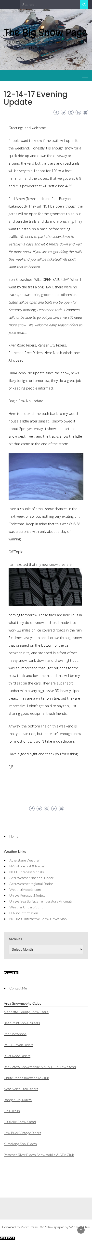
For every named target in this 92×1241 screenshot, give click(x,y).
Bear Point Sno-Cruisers (22, 1023)
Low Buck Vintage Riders (22, 1133)
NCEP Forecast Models (26, 872)
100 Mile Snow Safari (20, 1122)
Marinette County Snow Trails (26, 1012)
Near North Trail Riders (21, 1089)
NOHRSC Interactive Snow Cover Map (38, 919)
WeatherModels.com (25, 889)
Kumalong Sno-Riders (20, 1144)
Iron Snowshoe (15, 1034)
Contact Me (18, 988)
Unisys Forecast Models (27, 895)
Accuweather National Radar (31, 878)
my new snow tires (51, 564)
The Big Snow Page (45, 32)
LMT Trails (12, 1111)
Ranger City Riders (18, 1100)
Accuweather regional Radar (31, 884)
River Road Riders (17, 1056)
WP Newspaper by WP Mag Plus (65, 1227)
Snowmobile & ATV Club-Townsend (40, 1067)
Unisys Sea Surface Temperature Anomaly (41, 901)
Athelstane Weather (24, 860)
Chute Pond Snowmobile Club (26, 1078)
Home (13, 836)
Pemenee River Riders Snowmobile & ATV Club (39, 1155)
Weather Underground (26, 907)
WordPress (29, 1227)
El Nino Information (23, 913)
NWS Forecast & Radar (26, 866)
